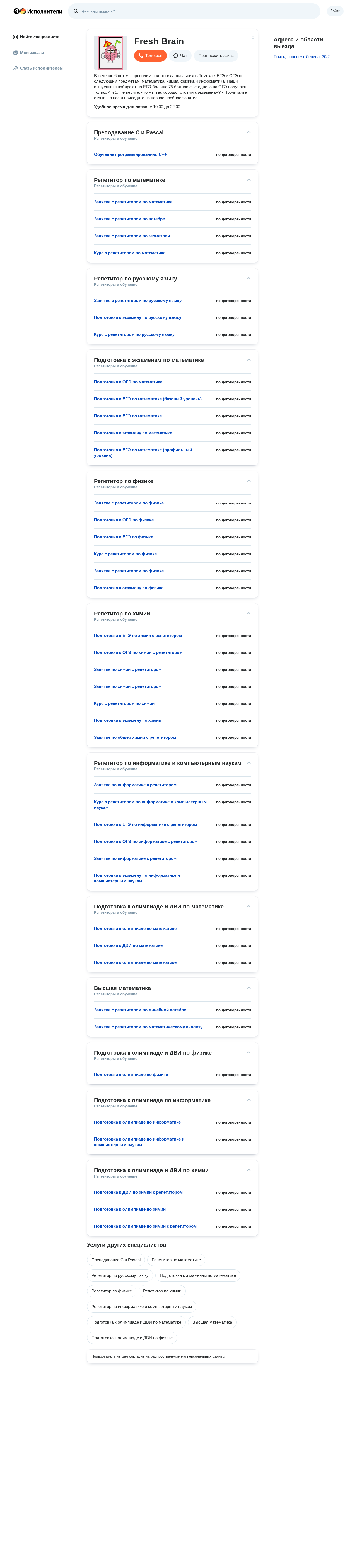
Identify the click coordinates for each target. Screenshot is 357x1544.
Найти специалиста (39, 37)
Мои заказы (32, 52)
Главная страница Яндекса (16, 11)
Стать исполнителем (41, 68)
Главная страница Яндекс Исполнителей (37, 11)
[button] (150, 56)
